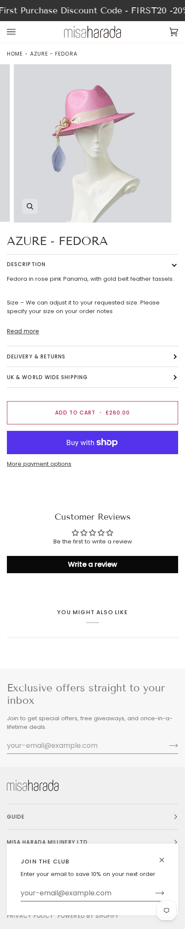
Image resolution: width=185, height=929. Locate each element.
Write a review (92, 564)
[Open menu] (20, 32)
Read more (23, 331)
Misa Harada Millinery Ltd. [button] (48, 842)
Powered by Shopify (88, 916)
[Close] (165, 856)
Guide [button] (16, 816)
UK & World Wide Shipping (47, 377)
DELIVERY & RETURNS (36, 356)
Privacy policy (30, 916)
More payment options (39, 464)
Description (26, 264)
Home (15, 53)
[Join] (153, 893)
